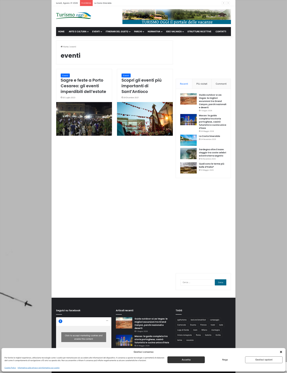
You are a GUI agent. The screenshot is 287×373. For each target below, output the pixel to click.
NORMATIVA (154, 31)
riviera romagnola (184, 335)
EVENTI (96, 31)
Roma (198, 335)
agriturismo (182, 320)
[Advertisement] (203, 59)
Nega (225, 359)
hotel (213, 325)
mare (195, 330)
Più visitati (201, 83)
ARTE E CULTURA (77, 31)
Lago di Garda (183, 330)
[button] (281, 351)
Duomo (193, 325)
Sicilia (218, 335)
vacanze (190, 340)
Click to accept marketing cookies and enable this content (84, 337)
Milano (204, 330)
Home (65, 46)
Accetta (186, 359)
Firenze (203, 325)
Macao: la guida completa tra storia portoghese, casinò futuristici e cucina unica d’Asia (212, 122)
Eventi (65, 75)
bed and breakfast (198, 320)
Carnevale (181, 325)
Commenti (221, 83)
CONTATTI (221, 31)
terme (179, 340)
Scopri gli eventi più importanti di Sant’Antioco (142, 85)
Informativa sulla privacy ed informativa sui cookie (38, 368)
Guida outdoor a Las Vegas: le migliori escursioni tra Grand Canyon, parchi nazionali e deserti (212, 101)
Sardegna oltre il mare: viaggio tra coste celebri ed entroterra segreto (212, 152)
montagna (215, 330)
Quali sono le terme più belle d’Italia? (211, 165)
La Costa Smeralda (102, 3)
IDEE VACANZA (174, 31)
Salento (208, 335)
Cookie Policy (10, 368)
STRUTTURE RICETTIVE (199, 31)
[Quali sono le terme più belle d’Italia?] (188, 167)
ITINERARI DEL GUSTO (117, 31)
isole (221, 325)
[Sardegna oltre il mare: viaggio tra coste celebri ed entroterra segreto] (188, 153)
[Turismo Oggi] (73, 15)
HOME (61, 31)
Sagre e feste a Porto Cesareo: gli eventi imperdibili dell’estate (83, 85)
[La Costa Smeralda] (188, 140)
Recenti (184, 83)
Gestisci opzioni (264, 359)
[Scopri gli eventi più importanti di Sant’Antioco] (145, 119)
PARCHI (138, 31)
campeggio (214, 320)
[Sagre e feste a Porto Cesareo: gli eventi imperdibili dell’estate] (84, 119)
